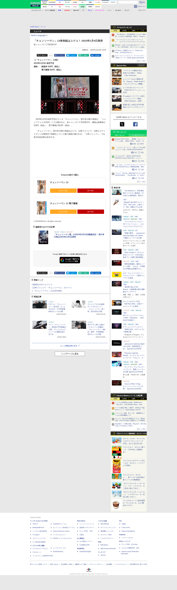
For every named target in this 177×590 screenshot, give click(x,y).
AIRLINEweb (105, 524)
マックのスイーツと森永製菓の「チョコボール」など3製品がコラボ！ (134, 503)
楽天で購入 (90, 190)
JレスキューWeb (106, 535)
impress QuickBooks (128, 531)
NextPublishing (58, 551)
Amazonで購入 (63, 190)
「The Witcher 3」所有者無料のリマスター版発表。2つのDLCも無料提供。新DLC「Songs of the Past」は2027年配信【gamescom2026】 (130, 36)
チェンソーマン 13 (59, 182)
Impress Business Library (61, 531)
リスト (51, 55)
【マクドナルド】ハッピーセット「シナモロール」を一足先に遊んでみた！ (134, 494)
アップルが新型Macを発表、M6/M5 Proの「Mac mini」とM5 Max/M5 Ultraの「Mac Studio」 (128, 404)
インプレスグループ (120, 564)
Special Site (121, 65)
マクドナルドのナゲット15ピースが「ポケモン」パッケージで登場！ (134, 463)
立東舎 (81, 535)
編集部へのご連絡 (81, 564)
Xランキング (121, 132)
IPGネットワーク (124, 541)
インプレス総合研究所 (40, 531)
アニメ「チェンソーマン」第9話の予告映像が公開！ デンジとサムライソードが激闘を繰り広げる (57, 329)
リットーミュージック (86, 524)
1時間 (115, 30)
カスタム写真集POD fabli (130, 548)
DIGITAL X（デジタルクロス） (63, 538)
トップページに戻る (70, 354)
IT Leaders (36, 535)
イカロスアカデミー (107, 538)
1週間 (133, 30)
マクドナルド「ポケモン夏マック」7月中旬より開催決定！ (134, 449)
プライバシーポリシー (96, 564)
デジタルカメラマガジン (40, 548)
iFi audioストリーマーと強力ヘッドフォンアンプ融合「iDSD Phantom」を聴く (134, 98)
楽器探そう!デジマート (86, 527)
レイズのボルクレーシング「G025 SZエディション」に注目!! (134, 90)
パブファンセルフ (127, 538)
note (85, 55)
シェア (61, 55)
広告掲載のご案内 (66, 564)
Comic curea (126, 527)
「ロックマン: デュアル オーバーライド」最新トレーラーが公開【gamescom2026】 (134, 369)
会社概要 (109, 564)
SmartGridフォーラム (60, 524)
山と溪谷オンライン (85, 541)
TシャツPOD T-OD (86, 531)
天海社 (124, 524)
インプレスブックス (59, 548)
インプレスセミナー (59, 535)
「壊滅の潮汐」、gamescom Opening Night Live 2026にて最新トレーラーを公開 (134, 235)
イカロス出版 (102, 521)
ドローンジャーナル (39, 538)
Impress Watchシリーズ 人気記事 (130, 395)
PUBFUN (122, 535)
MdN (99, 542)
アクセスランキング (124, 27)
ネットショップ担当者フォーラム (64, 527)
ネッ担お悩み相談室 (39, 542)
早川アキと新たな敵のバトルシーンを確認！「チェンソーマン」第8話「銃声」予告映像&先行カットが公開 (96, 329)
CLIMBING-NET (84, 545)
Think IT (35, 524)
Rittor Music (81, 521)
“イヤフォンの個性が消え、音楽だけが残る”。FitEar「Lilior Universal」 (133, 73)
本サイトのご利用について (38, 564)
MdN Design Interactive (108, 548)
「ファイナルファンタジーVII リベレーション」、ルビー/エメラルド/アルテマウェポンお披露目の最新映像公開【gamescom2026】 (130, 42)
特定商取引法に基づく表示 (138, 564)
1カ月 (142, 30)
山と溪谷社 (80, 538)
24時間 (124, 30)
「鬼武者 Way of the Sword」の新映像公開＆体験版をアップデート (134, 289)
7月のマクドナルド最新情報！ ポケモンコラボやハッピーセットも (132, 434)
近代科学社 (80, 548)
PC (83, 10)
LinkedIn (97, 55)
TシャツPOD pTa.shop (129, 544)
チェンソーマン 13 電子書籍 (64, 203)
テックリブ (101, 552)
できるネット (37, 552)
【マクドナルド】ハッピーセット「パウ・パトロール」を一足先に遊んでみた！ (134, 485)
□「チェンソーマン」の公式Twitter (47, 291)
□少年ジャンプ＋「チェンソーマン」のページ (52, 288)
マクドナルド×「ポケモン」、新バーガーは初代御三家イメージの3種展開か (134, 477)
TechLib (103, 555)
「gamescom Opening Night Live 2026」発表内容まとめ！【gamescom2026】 (133, 346)
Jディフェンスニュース (108, 527)
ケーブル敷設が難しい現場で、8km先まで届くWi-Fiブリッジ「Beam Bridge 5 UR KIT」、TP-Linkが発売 (130, 410)
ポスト (44, 55)
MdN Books (104, 545)
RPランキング (119, 135)
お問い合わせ (54, 564)
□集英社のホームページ (42, 285)
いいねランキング (138, 135)
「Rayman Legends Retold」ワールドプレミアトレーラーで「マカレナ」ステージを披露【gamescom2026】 (134, 358)
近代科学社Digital (85, 551)
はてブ (73, 55)
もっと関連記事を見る (68, 346)
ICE (120, 521)
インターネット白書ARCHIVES (43, 556)
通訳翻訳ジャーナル (107, 531)
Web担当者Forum (38, 527)
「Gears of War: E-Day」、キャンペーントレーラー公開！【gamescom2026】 (133, 386)
